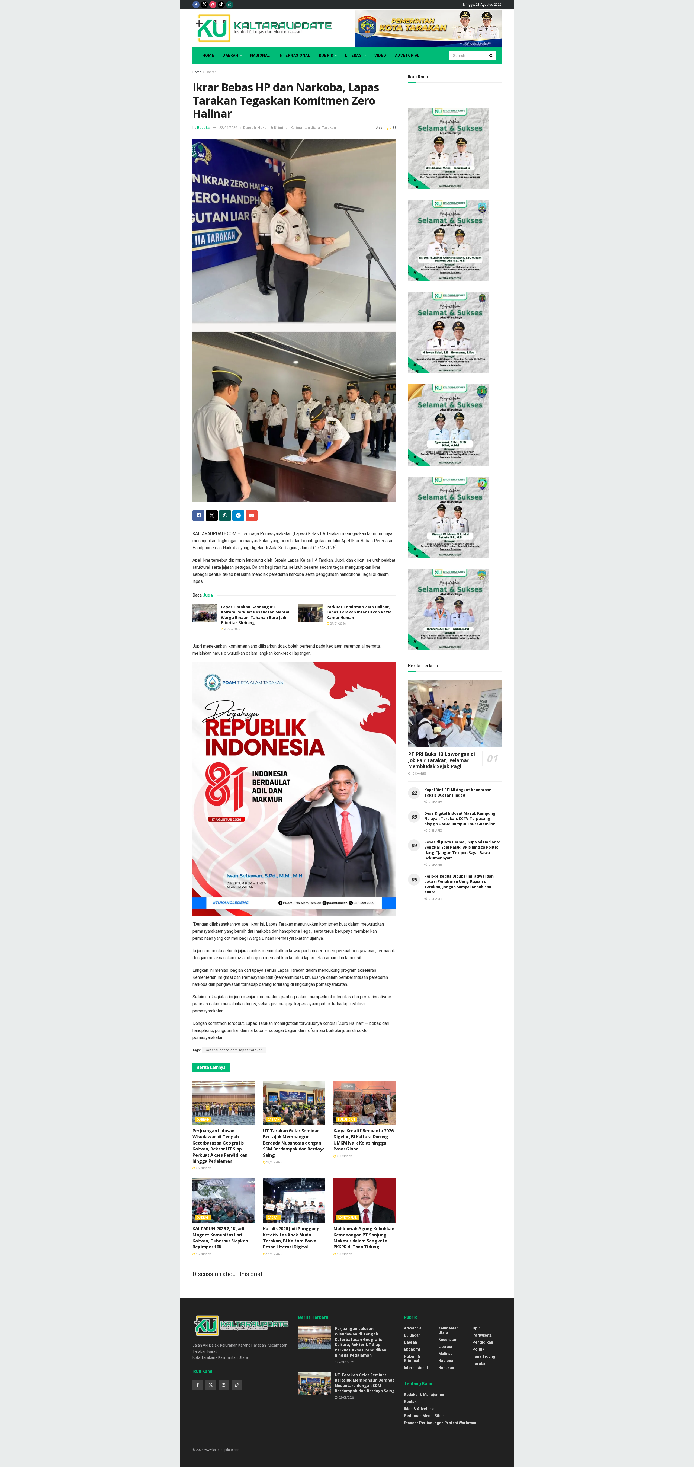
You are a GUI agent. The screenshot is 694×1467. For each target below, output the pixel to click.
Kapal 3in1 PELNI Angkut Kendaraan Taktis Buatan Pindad (457, 792)
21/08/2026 (344, 1156)
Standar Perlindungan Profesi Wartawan (440, 1423)
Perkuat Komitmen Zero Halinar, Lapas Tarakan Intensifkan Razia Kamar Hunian (359, 612)
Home (208, 55)
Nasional (260, 55)
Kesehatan (447, 1339)
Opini (477, 1328)
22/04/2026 (228, 128)
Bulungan (346, 1119)
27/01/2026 (337, 623)
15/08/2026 (273, 1254)
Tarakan (329, 128)
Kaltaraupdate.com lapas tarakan (234, 1050)
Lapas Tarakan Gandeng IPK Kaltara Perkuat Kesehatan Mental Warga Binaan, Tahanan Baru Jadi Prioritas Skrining (255, 614)
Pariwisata (482, 1335)
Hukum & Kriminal (273, 128)
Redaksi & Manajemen (424, 1394)
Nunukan (446, 1368)
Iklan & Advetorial (420, 1409)
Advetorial (407, 55)
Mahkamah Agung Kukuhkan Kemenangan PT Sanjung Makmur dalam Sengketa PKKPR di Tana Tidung (363, 1238)
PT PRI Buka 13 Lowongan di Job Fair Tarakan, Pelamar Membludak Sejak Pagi (441, 760)
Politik (478, 1349)
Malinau (445, 1353)
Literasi (354, 55)
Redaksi (204, 128)
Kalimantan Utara (305, 128)
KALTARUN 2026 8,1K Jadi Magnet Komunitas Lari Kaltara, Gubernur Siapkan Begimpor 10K (220, 1238)
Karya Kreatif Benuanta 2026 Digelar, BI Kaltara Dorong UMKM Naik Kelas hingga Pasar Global (363, 1140)
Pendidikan (483, 1342)
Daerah (230, 55)
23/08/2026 (203, 1168)
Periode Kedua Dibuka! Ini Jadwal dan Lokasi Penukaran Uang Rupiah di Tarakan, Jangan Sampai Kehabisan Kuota (459, 884)
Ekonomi (412, 1349)
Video (380, 55)
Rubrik (326, 55)
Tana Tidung (484, 1356)
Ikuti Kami (418, 76)
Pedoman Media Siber (424, 1416)
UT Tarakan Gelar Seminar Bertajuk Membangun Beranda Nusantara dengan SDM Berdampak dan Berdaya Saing (294, 1143)
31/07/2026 (231, 629)
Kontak (410, 1401)
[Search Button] (491, 55)
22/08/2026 (273, 1162)
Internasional (294, 55)
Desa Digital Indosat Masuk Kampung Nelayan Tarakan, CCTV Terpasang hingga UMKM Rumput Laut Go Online (459, 818)
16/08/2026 (203, 1254)
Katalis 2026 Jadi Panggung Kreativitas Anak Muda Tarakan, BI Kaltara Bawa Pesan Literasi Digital (291, 1238)
